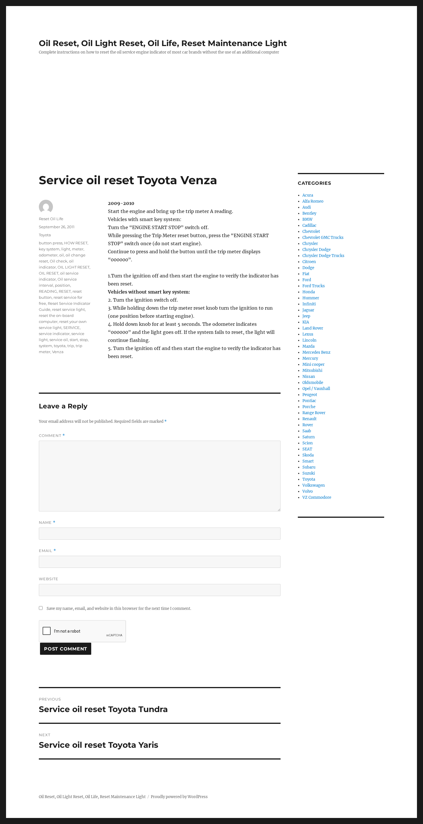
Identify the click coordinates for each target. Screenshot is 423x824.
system (45, 345)
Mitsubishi (312, 370)
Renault (309, 418)
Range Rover (313, 412)
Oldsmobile (312, 382)
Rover (307, 425)
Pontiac (309, 400)
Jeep (306, 316)
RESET (65, 291)
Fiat (305, 273)
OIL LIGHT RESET (73, 267)
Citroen (309, 261)
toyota (60, 345)
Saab (306, 431)
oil (61, 255)
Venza (58, 351)
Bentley (309, 213)
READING (48, 291)
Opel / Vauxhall (316, 388)
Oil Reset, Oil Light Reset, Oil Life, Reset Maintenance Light (163, 43)
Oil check (58, 261)
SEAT (307, 449)
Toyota (45, 235)
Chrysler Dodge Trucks (323, 255)
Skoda (308, 455)
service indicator (54, 333)
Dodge (308, 267)
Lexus (307, 334)
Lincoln (309, 340)
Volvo (307, 491)
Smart (308, 461)
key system (49, 249)
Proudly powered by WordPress (179, 796)
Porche (308, 406)
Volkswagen (313, 485)
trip (70, 345)
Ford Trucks (313, 285)
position (62, 285)
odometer (48, 255)
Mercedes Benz (316, 352)
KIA (305, 322)
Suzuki (308, 473)
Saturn (308, 437)
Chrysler (310, 243)
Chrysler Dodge (316, 249)
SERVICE (71, 327)
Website (48, 578)
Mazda (308, 346)
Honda (308, 292)
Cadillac (309, 225)
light (65, 249)
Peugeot (309, 394)
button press (50, 243)
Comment (52, 435)
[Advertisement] (211, 130)
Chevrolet (311, 231)
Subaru (308, 467)
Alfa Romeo (312, 201)
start (74, 339)
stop (84, 339)
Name (47, 522)
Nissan (308, 376)
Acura (307, 195)
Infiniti (309, 304)
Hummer (310, 298)
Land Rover (312, 328)
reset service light (68, 309)
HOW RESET (75, 243)
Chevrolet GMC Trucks (323, 237)
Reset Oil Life (51, 218)
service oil (58, 339)
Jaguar (308, 310)
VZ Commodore (316, 497)
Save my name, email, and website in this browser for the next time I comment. (119, 608)
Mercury (310, 358)
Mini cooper (313, 364)
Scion (307, 443)
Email (47, 550)
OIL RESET (48, 273)
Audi (306, 207)
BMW (307, 219)
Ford (306, 279)
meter (77, 249)
